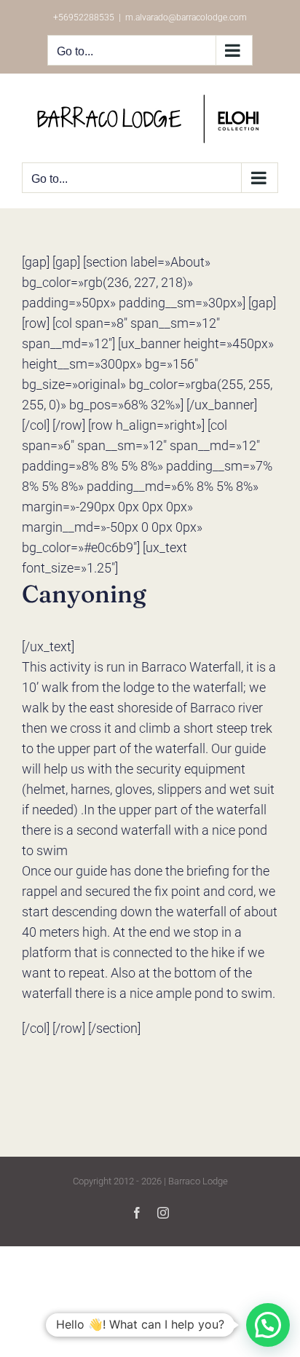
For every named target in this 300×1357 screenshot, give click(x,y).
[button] (268, 1325)
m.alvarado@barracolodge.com (186, 17)
